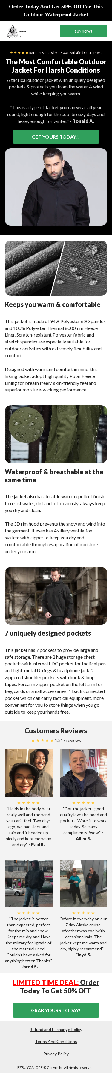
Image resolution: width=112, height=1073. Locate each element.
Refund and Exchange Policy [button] (56, 1029)
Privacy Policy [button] (56, 1053)
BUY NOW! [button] (83, 31)
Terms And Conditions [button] (56, 1041)
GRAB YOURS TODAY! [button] (56, 1010)
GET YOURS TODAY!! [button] (56, 136)
